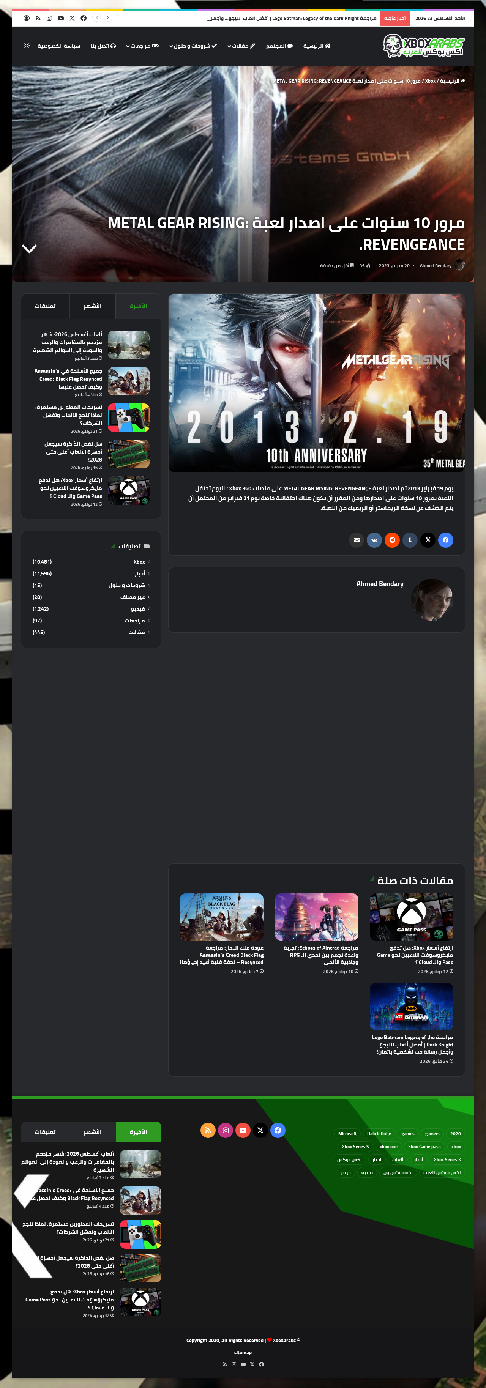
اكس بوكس (349, 1159)
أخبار (140, 574)
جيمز (346, 1172)
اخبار (377, 1159)
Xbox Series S (355, 1146)
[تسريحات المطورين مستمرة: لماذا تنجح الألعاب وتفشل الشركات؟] (129, 417)
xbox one (389, 1146)
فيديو (138, 609)
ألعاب (398, 1159)
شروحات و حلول (192, 46)
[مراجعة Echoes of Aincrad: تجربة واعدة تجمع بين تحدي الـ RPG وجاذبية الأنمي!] (316, 917)
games (408, 1133)
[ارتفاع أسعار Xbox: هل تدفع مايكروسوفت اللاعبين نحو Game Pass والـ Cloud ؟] (411, 917)
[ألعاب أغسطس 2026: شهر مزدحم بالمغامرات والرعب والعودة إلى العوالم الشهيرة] (129, 345)
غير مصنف (132, 597)
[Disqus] (316, 747)
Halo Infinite (379, 1133)
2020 (455, 1133)
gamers (432, 1133)
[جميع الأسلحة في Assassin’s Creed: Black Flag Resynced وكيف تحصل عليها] (129, 381)
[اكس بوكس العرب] (424, 46)
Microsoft (347, 1133)
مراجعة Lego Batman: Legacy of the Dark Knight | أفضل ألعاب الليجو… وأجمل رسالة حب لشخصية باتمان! (264, 18)
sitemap (243, 1352)
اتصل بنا (100, 46)
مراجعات (141, 46)
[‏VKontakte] (374, 540)
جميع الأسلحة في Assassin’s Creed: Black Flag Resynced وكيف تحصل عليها (68, 379)
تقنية (367, 1172)
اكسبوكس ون (398, 1172)
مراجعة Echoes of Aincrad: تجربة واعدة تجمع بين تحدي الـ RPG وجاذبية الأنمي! (321, 955)
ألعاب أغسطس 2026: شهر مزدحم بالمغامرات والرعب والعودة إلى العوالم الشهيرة (67, 342)
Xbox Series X (447, 1159)
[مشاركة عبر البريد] (356, 540)
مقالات (241, 46)
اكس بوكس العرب (442, 1172)
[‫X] (428, 540)
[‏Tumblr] (410, 540)
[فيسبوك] (445, 540)
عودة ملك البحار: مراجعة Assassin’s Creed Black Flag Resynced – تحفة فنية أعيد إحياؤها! (222, 955)
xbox (456, 1146)
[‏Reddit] (392, 540)
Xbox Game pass (424, 1146)
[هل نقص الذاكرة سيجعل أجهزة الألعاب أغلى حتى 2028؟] (129, 454)
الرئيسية (314, 46)
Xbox (430, 80)
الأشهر (93, 306)
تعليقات (45, 306)
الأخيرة (138, 306)
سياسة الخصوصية (59, 46)
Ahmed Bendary (435, 265)
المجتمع (276, 46)
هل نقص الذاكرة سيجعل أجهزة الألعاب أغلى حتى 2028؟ (73, 452)
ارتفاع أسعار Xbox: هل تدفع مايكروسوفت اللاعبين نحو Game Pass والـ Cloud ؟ (415, 955)
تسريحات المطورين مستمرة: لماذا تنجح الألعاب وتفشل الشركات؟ (68, 415)
